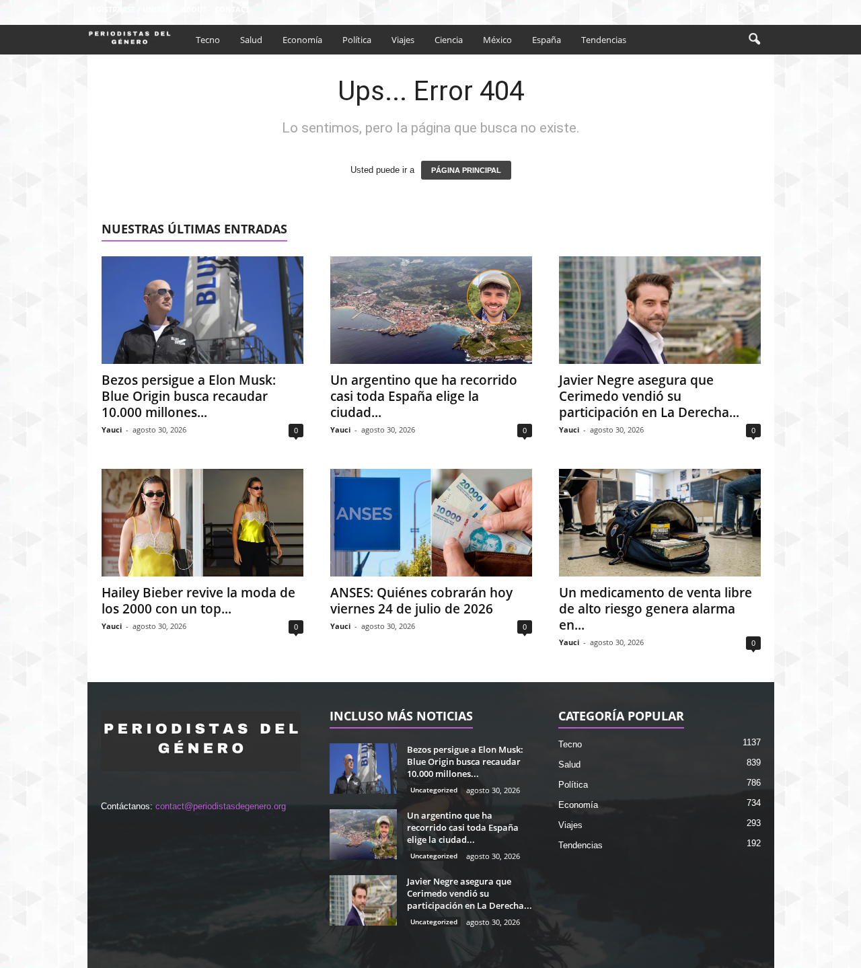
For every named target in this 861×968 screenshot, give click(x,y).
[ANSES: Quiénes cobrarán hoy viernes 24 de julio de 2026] (431, 522)
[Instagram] (722, 9)
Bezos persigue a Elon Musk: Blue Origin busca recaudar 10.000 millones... (189, 396)
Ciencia (449, 40)
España (546, 40)
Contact (232, 9)
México (497, 40)
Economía (302, 40)
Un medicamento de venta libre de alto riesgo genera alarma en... (655, 609)
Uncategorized (433, 789)
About (194, 9)
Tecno (208, 40)
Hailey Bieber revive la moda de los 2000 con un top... (198, 601)
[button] (754, 39)
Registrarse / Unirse (128, 9)
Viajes (402, 40)
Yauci (112, 429)
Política (356, 40)
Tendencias (603, 40)
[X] (743, 9)
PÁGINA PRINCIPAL (466, 170)
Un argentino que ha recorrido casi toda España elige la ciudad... (423, 396)
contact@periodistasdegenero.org (220, 806)
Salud (251, 40)
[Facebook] (702, 9)
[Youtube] (764, 9)
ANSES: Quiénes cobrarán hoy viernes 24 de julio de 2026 (421, 601)
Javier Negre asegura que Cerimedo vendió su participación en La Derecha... (649, 396)
